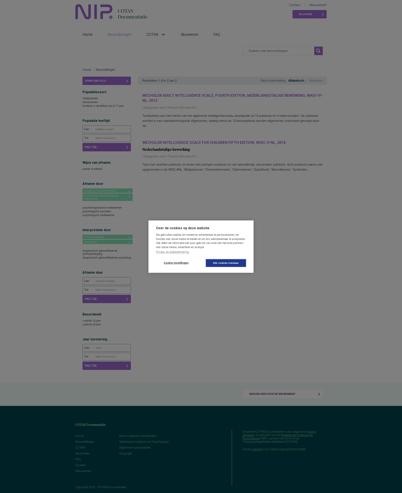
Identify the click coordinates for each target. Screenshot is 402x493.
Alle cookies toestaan (226, 263)
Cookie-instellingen (176, 262)
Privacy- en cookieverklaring (172, 252)
